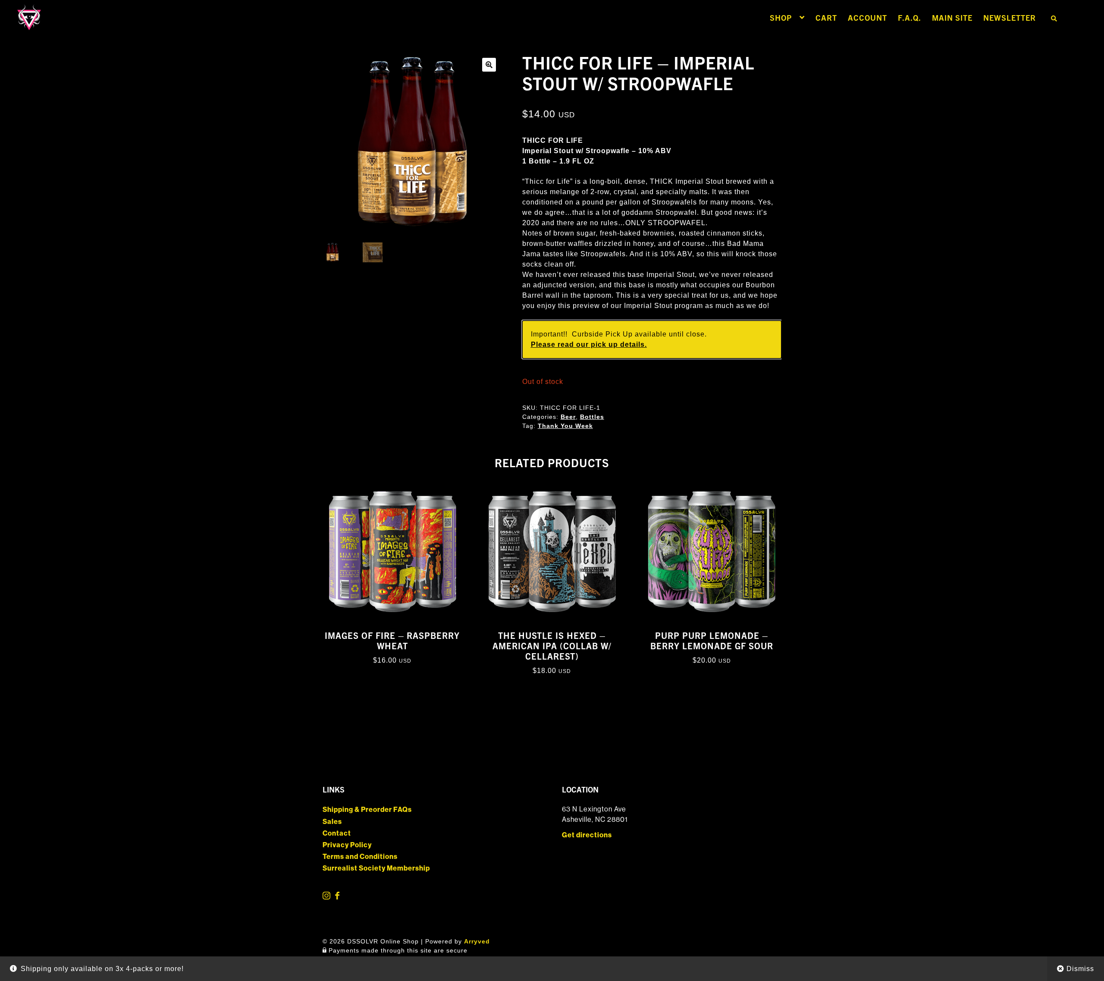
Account (867, 17)
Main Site (952, 17)
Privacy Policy (347, 845)
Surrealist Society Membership (376, 868)
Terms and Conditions (360, 856)
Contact (337, 833)
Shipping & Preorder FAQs (367, 809)
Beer (568, 416)
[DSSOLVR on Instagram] (327, 897)
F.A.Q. (909, 17)
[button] (489, 65)
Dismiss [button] (1080, 968)
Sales (332, 822)
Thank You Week (565, 425)
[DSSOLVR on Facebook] (337, 897)
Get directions (587, 835)
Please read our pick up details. (589, 344)
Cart (826, 17)
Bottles (592, 416)
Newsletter (1009, 17)
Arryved (477, 941)
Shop (781, 17)
